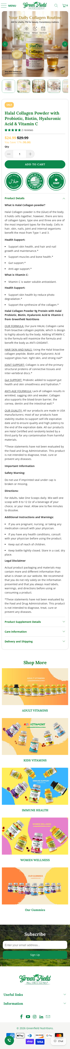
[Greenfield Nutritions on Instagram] (35, 1016)
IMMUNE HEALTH (35, 790)
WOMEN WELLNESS (35, 840)
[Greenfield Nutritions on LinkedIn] (41, 1016)
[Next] (65, 44)
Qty (7, 146)
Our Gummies (35, 889)
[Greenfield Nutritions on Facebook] (21, 1016)
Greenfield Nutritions (39, 1028)
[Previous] (5, 44)
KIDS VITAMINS (35, 740)
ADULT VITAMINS (35, 690)
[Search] (56, 5)
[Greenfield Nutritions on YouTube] (28, 1016)
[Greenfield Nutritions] (35, 5)
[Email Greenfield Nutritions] (48, 1016)
